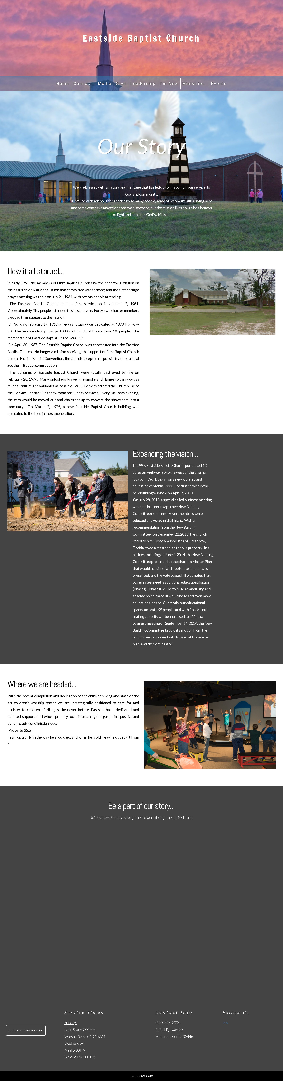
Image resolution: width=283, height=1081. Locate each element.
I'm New (169, 83)
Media (105, 83)
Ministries (194, 83)
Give (121, 83)
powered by (141, 1075)
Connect (83, 83)
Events (219, 83)
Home (62, 83)
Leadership (143, 83)
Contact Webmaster (26, 1030)
